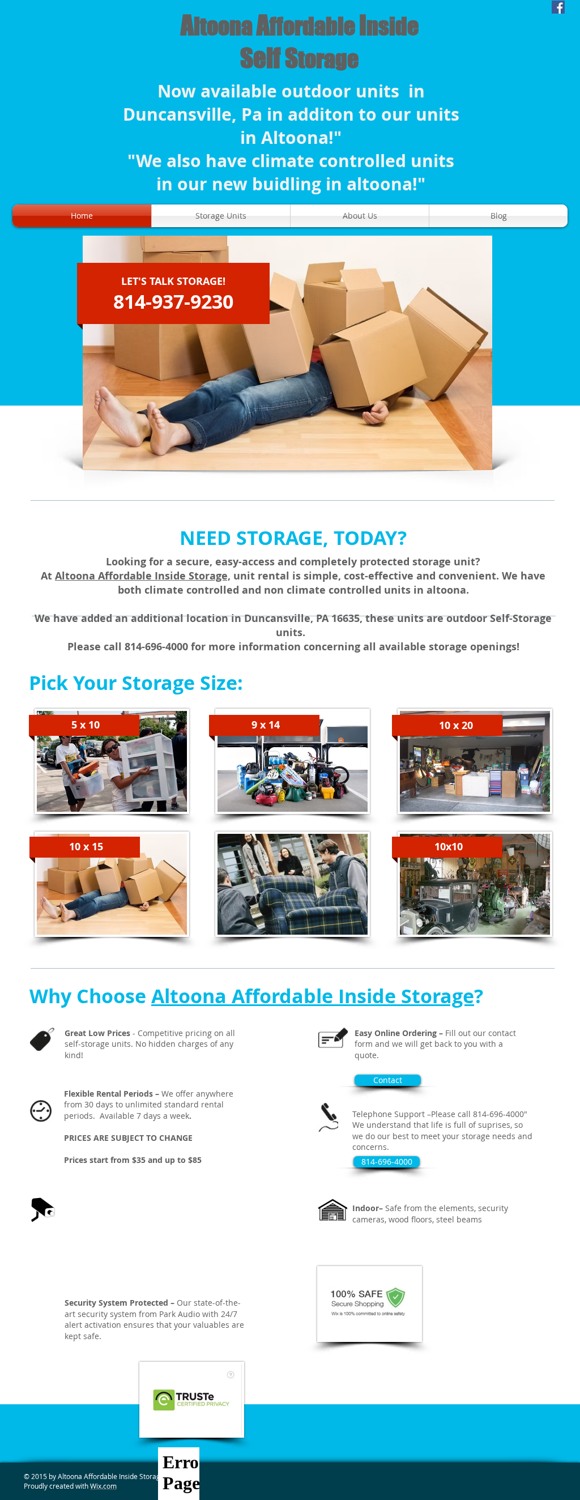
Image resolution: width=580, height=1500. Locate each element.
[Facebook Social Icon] (558, 7)
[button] (386, 1161)
